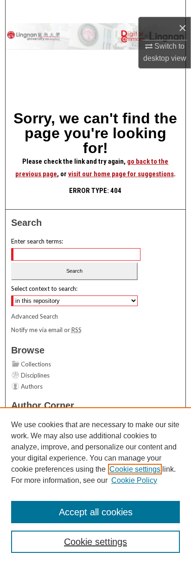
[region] (95, 485)
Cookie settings (134, 469)
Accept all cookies (96, 512)
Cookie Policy (134, 480)
